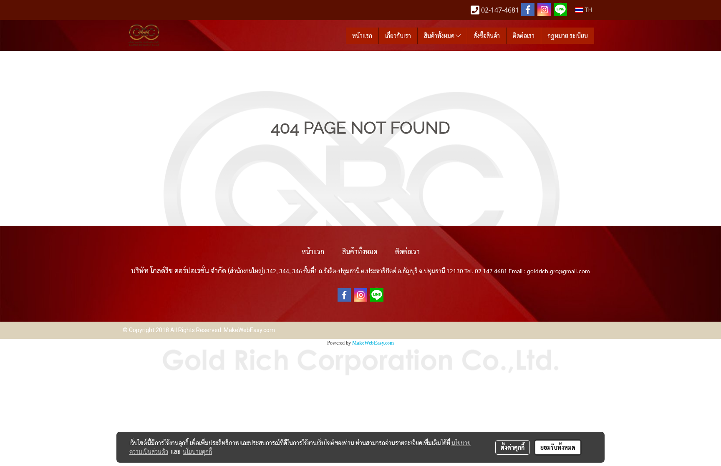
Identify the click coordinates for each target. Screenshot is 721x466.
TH (587, 10)
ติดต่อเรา (523, 35)
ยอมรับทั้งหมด (557, 447)
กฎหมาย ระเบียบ (567, 35)
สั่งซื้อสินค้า (487, 35)
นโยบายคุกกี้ (197, 451)
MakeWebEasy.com (373, 343)
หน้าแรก (362, 35)
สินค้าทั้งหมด (440, 35)
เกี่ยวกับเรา (398, 35)
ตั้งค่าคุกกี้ (512, 447)
